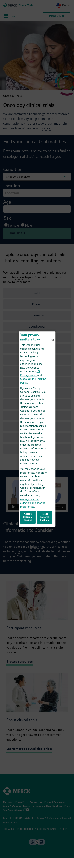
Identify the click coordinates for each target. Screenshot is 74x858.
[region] (37, 429)
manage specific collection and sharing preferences (33, 503)
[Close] (52, 340)
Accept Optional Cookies (28, 517)
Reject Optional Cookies (44, 517)
